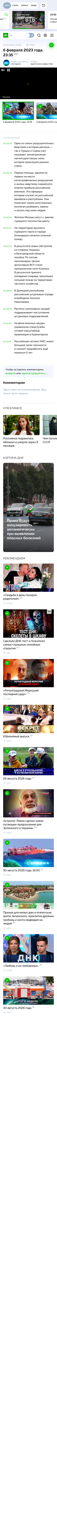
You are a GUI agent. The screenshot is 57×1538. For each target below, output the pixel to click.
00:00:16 (7, 143)
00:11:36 (7, 341)
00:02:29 (7, 217)
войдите (11, 373)
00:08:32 (7, 291)
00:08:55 (7, 309)
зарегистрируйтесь (33, 373)
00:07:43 (7, 246)
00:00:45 (7, 173)
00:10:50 (7, 323)
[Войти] (45, 35)
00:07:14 (7, 228)
